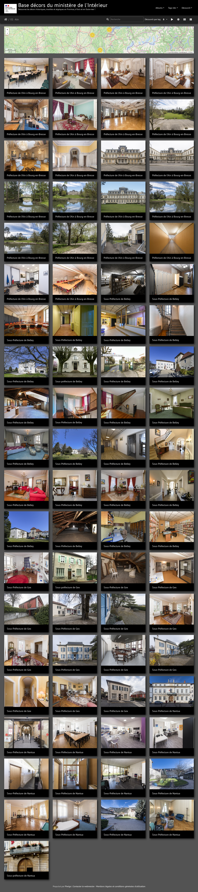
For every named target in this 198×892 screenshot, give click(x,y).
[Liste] (191, 19)
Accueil (5, 19)
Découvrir (186, 7)
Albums (159, 7)
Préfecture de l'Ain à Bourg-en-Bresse (26, 93)
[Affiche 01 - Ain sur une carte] (178, 19)
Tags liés (172, 7)
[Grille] (184, 19)
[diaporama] (172, 19)
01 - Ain (14, 19)
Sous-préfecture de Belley (68, 381)
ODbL (191, 52)
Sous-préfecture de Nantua (21, 875)
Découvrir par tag (153, 19)
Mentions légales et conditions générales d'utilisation (120, 886)
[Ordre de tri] (165, 19)
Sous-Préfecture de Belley (117, 299)
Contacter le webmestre (83, 886)
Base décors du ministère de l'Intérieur (62, 6)
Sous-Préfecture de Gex (19, 587)
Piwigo (68, 886)
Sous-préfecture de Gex (67, 587)
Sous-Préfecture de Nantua (166, 711)
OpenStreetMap (173, 52)
